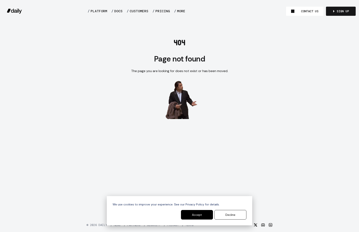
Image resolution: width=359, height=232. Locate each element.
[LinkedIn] (270, 225)
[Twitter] (255, 225)
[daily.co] (14, 11)
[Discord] (263, 225)
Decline (230, 215)
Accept (197, 215)
